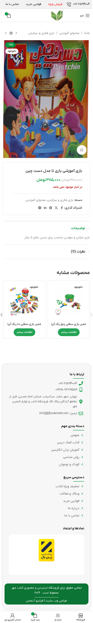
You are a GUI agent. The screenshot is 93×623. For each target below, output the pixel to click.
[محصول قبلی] (16, 33)
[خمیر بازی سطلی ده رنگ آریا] (24, 301)
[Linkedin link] (45, 208)
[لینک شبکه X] (56, 208)
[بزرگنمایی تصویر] (82, 150)
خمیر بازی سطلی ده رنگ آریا (24, 324)
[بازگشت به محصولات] (11, 33)
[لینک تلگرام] (40, 208)
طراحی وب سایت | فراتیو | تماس (46, 601)
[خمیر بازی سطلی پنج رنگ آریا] (68, 301)
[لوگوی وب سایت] (47, 15)
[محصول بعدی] (5, 33)
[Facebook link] (61, 208)
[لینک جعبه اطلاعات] (78, 4)
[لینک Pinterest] (50, 208)
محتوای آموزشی (69, 33)
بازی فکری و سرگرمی (41, 33)
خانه (87, 33)
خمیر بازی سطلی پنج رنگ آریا (68, 324)
